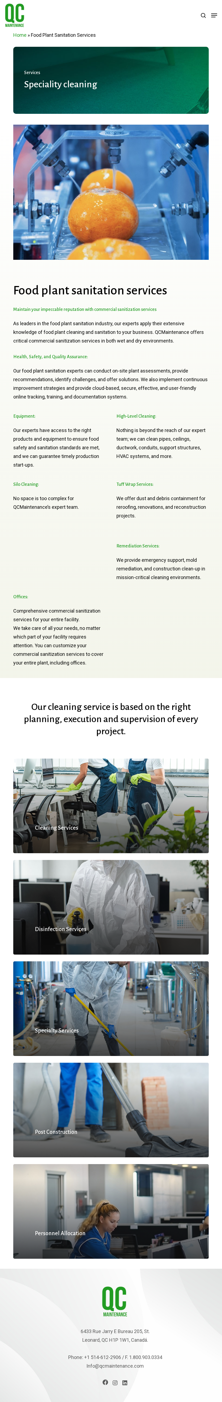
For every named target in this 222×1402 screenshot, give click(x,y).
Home (20, 35)
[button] (214, 15)
